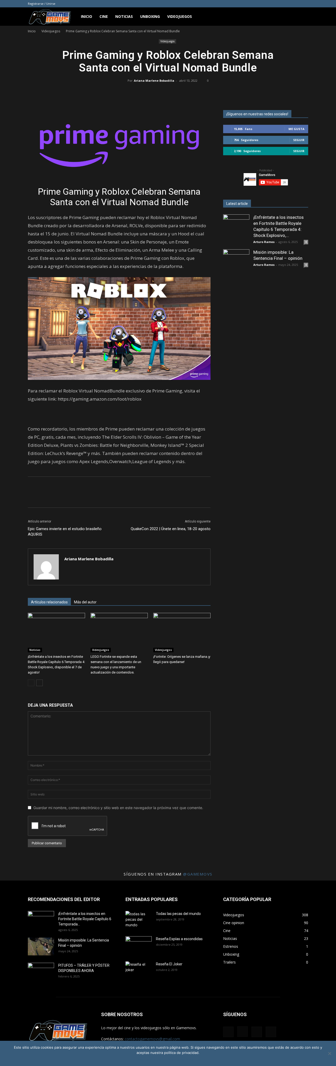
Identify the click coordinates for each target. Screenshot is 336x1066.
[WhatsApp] (174, 92)
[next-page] (39, 683)
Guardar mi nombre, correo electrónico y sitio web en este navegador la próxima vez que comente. (118, 807)
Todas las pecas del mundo (178, 914)
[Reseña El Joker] (138, 970)
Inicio (86, 16)
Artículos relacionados (49, 602)
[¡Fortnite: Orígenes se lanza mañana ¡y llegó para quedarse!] (182, 632)
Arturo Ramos (264, 242)
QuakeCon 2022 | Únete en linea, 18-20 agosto (171, 528)
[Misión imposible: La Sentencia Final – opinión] (236, 262)
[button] (302, 16)
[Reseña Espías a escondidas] (138, 945)
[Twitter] (161, 92)
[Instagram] (287, 3)
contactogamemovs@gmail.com (152, 1038)
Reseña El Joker (169, 964)
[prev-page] (31, 683)
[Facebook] (278, 3)
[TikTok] (296, 3)
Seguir (298, 140)
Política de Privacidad (184, 1059)
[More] (186, 92)
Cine (103, 16)
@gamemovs (197, 874)
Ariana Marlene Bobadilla (154, 80)
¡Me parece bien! (151, 1059)
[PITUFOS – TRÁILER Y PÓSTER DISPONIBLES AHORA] (41, 972)
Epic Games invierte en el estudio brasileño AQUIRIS (65, 531)
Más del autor (85, 602)
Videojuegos (179, 16)
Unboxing (150, 16)
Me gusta (296, 129)
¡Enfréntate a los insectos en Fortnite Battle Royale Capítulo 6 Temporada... (84, 919)
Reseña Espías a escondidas (179, 939)
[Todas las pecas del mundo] (138, 920)
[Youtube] (304, 3)
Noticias (124, 16)
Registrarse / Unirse (41, 4)
